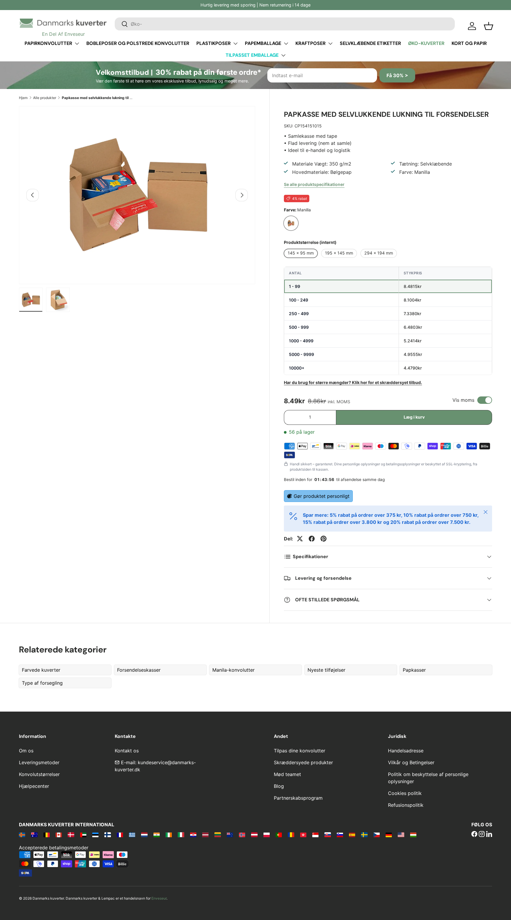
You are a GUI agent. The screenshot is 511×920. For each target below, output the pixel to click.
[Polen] (266, 835)
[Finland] (107, 835)
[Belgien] (46, 835)
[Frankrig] (120, 835)
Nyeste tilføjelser (326, 670)
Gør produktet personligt (322, 496)
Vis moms (463, 400)
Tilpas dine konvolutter (299, 751)
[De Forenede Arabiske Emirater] (83, 835)
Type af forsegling (42, 683)
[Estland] (95, 835)
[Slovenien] (340, 835)
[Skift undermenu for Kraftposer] (330, 43)
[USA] (401, 835)
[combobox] (285, 23)
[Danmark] (71, 835)
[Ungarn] (413, 835)
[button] (488, 26)
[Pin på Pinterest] (323, 539)
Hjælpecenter (34, 786)
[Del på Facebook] (312, 539)
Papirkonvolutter (48, 43)
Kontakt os (127, 751)
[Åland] (22, 835)
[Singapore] (315, 835)
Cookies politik (405, 793)
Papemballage (263, 43)
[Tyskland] (389, 835)
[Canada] (59, 835)
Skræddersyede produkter (303, 762)
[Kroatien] (193, 835)
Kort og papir (469, 43)
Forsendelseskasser (139, 670)
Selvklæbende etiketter (370, 43)
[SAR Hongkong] (303, 835)
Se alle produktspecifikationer (314, 184)
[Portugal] (279, 835)
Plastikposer (213, 43)
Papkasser (414, 670)
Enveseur (158, 898)
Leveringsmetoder (39, 762)
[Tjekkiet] (376, 835)
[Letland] (205, 835)
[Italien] (181, 835)
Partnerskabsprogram (298, 798)
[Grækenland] (132, 835)
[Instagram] (482, 835)
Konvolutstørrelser (39, 774)
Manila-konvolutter (233, 670)
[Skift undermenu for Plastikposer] (235, 43)
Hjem (23, 97)
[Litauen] (217, 835)
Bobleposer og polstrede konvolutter (137, 43)
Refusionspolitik (405, 805)
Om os (26, 751)
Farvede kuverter (41, 670)
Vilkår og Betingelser (411, 762)
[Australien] (34, 835)
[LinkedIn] (489, 835)
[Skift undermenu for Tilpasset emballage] (283, 55)
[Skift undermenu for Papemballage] (286, 43)
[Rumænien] (291, 835)
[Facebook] (474, 835)
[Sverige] (364, 835)
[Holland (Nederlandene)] (144, 835)
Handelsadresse (405, 751)
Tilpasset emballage (252, 55)
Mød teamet (287, 774)
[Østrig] (254, 835)
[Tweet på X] (300, 539)
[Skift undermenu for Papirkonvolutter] (76, 43)
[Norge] (242, 835)
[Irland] (169, 835)
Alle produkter (44, 97)
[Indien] (156, 835)
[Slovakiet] (327, 835)
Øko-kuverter (426, 43)
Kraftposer (310, 43)
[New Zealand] (230, 835)
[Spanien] (352, 835)
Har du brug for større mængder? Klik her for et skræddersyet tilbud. (353, 382)
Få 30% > (397, 75)
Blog (279, 786)
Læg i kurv (414, 416)
